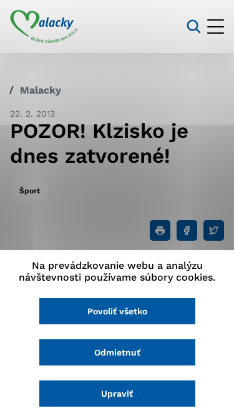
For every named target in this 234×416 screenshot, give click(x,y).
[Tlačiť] (160, 230)
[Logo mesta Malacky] (44, 27)
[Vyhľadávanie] (194, 26)
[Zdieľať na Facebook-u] (187, 230)
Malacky (40, 90)
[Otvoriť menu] (215, 26)
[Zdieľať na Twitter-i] (213, 230)
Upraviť (117, 394)
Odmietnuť (117, 352)
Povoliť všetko (117, 311)
